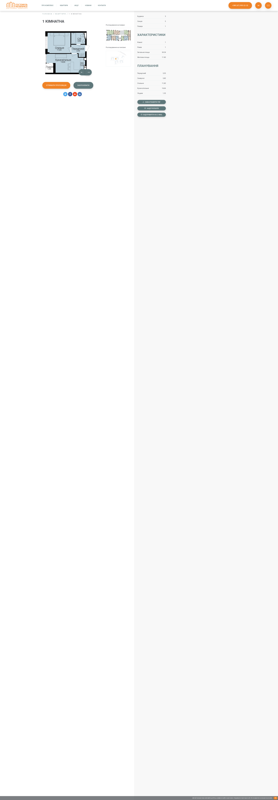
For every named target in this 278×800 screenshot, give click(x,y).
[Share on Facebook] (70, 94)
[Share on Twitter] (65, 94)
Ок (275, 798)
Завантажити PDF (153, 102)
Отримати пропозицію (56, 85)
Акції (76, 5)
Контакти (102, 5)
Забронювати (83, 85)
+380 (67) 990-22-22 (240, 5)
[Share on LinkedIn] (80, 94)
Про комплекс (47, 5)
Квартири (64, 5)
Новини (88, 5)
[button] (82, 72)
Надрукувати (152, 108)
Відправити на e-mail (152, 115)
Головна (47, 14)
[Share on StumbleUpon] (75, 94)
